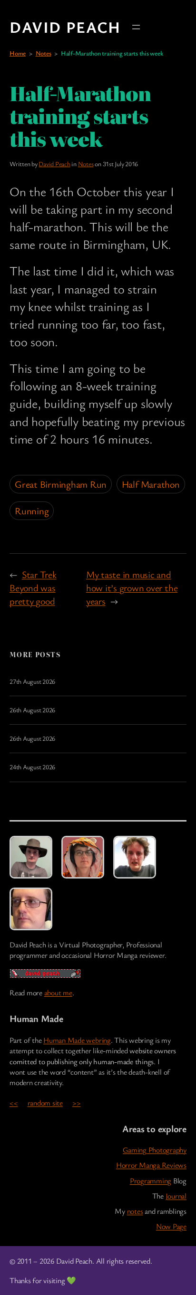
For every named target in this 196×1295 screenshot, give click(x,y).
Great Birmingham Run (61, 484)
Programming (150, 1180)
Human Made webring (77, 1040)
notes (135, 1211)
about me (58, 992)
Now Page (171, 1226)
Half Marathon (151, 484)
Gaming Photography (154, 1149)
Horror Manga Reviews (151, 1165)
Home (18, 53)
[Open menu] (136, 27)
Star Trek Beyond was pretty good (33, 587)
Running (32, 510)
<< (14, 1102)
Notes (43, 53)
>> (76, 1102)
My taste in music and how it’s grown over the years (131, 587)
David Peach (65, 27)
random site (45, 1102)
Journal (176, 1196)
